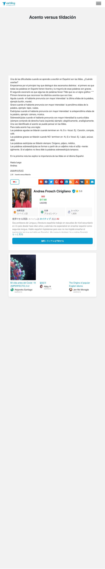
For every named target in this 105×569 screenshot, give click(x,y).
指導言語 (20, 210)
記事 (11, 174)
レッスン (75, 210)
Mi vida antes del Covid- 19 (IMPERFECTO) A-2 (23, 284)
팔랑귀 (43, 282)
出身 (46, 210)
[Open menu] (98, 4)
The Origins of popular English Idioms (79, 284)
